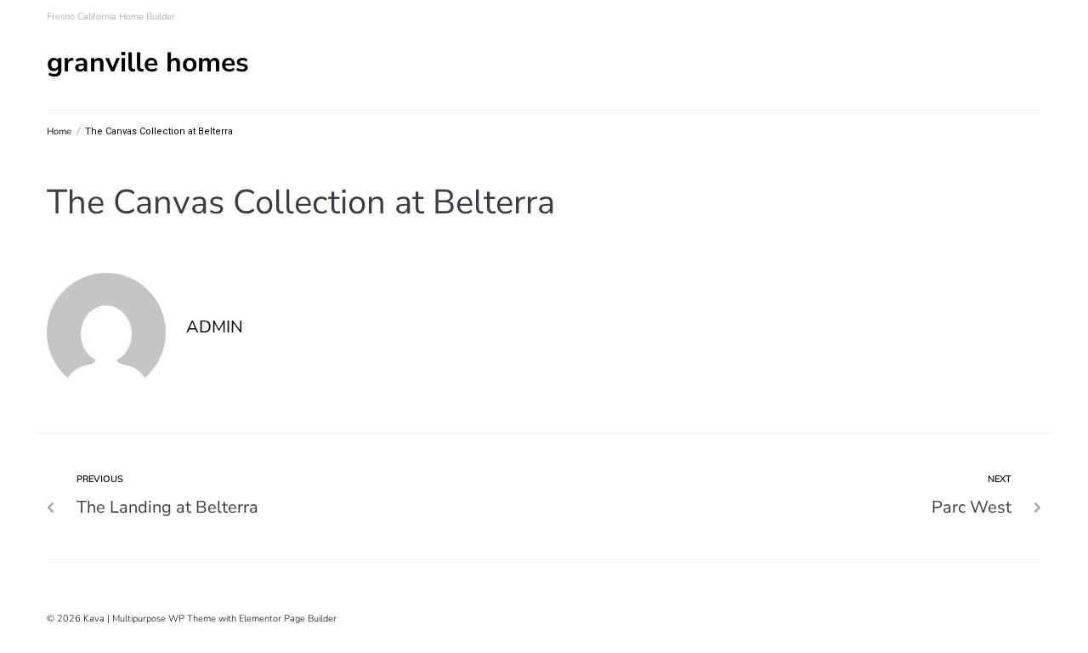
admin (214, 326)
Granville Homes (148, 62)
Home (59, 131)
